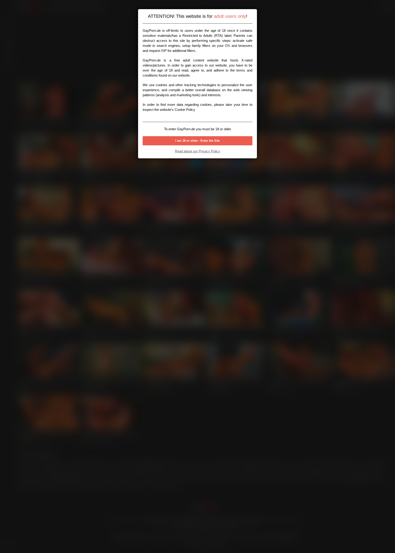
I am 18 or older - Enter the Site (197, 140)
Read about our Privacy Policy (197, 151)
